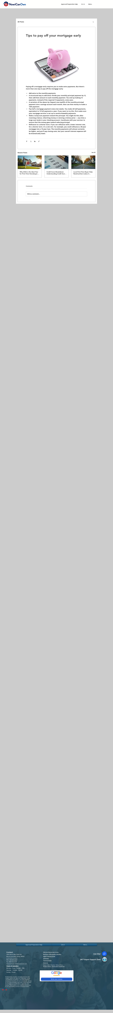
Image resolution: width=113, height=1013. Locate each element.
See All (93, 152)
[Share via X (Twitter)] (31, 141)
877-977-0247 (13, 959)
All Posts (21, 22)
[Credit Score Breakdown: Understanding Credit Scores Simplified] (56, 162)
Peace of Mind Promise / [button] (49, 965)
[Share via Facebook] (26, 141)
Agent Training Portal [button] (49, 956)
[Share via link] (39, 141)
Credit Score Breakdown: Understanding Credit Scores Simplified (56, 173)
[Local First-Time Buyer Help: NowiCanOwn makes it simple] (83, 162)
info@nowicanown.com (20, 963)
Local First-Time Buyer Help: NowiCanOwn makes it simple (83, 173)
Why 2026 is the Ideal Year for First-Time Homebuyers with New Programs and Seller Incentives (29, 173)
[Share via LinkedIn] (35, 141)
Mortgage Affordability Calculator (52, 954)
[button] (83, 4)
